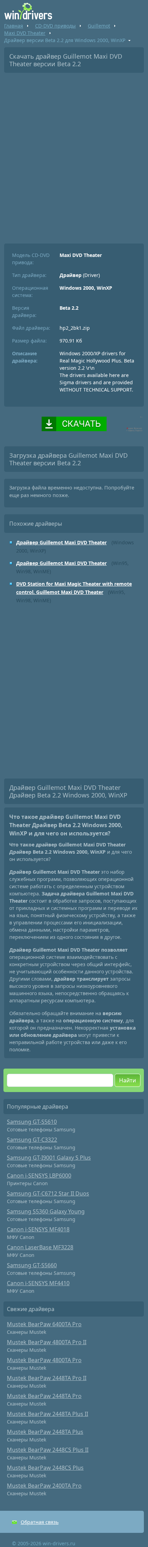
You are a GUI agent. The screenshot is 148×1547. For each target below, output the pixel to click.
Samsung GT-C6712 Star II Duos (48, 1193)
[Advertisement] (74, 155)
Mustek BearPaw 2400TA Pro (44, 1485)
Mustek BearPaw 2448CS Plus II (47, 1450)
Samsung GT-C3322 (32, 1139)
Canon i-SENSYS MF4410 (38, 1283)
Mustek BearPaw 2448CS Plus (45, 1467)
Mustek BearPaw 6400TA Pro (44, 1324)
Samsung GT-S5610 (32, 1121)
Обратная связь (40, 1522)
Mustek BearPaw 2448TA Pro (44, 1396)
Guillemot (99, 25)
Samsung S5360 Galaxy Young (46, 1211)
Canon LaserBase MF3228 (40, 1247)
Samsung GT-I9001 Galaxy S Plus (49, 1157)
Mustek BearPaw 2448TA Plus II (47, 1414)
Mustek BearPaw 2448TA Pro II (46, 1378)
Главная (13, 25)
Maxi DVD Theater (24, 33)
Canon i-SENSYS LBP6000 (39, 1175)
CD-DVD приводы (55, 25)
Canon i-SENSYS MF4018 (38, 1229)
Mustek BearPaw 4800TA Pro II (46, 1342)
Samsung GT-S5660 (32, 1265)
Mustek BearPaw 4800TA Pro (44, 1360)
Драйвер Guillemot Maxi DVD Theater (61, 542)
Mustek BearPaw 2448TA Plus (45, 1432)
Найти (127, 1080)
